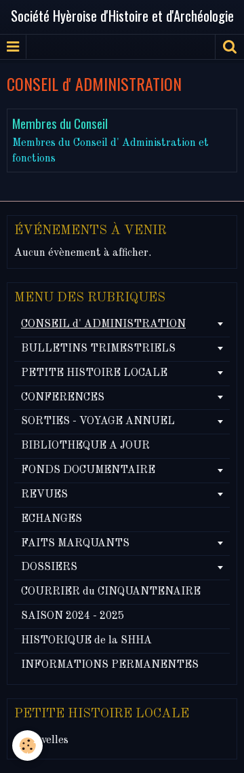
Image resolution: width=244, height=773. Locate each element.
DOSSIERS (49, 567)
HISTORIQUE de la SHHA (86, 640)
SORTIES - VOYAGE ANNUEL (98, 421)
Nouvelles (44, 740)
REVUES (44, 494)
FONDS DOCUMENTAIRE (88, 470)
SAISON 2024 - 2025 (72, 616)
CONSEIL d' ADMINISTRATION (103, 324)
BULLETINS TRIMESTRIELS (98, 348)
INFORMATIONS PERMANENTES (110, 665)
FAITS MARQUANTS (75, 543)
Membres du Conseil (60, 123)
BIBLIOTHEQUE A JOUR (85, 445)
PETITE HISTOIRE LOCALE (94, 373)
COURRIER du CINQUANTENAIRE (111, 591)
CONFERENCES (62, 397)
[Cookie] (27, 745)
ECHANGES (51, 519)
